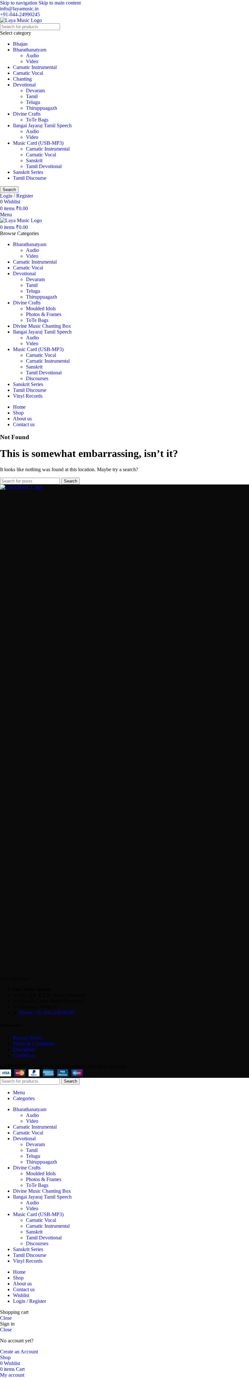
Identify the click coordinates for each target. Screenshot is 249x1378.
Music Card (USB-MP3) (38, 143)
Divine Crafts (27, 114)
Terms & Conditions (34, 1043)
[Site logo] (21, 20)
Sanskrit (34, 160)
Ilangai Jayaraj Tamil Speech (42, 125)
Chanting (22, 79)
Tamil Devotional (44, 166)
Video (32, 61)
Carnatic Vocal (28, 73)
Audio (32, 55)
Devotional (24, 84)
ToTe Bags (37, 119)
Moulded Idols (41, 308)
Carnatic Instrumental (35, 67)
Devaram (35, 90)
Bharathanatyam (29, 49)
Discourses (37, 378)
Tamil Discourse (29, 178)
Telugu (33, 102)
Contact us (24, 1055)
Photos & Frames (43, 314)
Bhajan (20, 44)
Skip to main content (60, 3)
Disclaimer (24, 1049)
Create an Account (19, 1351)
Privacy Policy (28, 1038)
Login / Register (29, 1301)
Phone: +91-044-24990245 (46, 1012)
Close (6, 1318)
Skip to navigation (19, 3)
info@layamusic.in (19, 8)
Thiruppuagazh (41, 108)
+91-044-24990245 (20, 14)
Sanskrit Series (28, 172)
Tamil (32, 96)
